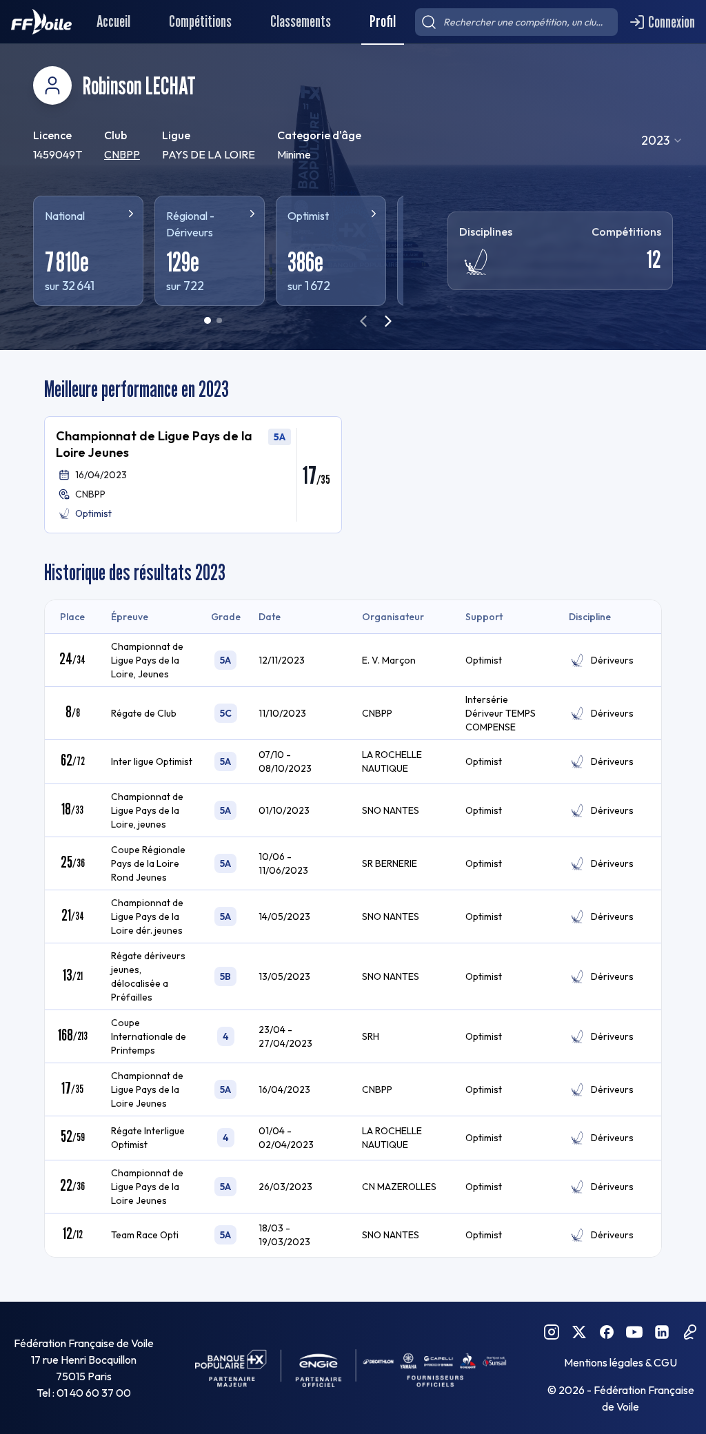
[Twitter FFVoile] (579, 1332)
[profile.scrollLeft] (363, 321)
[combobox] (662, 140)
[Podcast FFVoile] (689, 1332)
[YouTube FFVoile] (634, 1332)
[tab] (207, 320)
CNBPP (122, 154)
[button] (193, 474)
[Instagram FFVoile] (552, 1332)
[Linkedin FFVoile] (662, 1332)
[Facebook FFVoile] (607, 1332)
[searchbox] (516, 22)
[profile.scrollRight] (388, 321)
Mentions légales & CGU (620, 1362)
